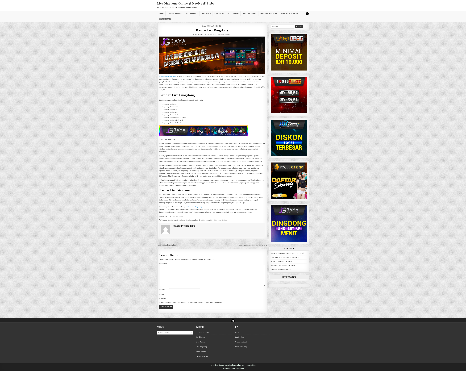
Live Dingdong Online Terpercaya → (253, 245)
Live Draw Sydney (249, 14)
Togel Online (233, 14)
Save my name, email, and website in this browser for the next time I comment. (191, 303)
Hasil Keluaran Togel (290, 14)
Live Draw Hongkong (268, 14)
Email (162, 294)
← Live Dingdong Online (166, 245)
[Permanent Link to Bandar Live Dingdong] (212, 55)
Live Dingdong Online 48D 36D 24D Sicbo (186, 3)
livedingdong (199, 34)
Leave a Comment (224, 34)
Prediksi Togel (165, 19)
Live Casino (206, 14)
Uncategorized (202, 356)
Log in (237, 332)
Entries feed (239, 337)
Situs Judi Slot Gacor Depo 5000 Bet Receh (287, 253)
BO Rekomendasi (174, 14)
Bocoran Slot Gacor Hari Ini (281, 261)
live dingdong (204, 220)
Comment (163, 263)
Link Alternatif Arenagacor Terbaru (285, 257)
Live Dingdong (192, 14)
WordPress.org (241, 347)
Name (162, 290)
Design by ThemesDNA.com (233, 369)
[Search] (307, 13)
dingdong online (192, 220)
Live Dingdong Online (218, 220)
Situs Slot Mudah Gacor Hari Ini (283, 265)
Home (161, 14)
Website (162, 299)
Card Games (219, 14)
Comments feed (241, 342)
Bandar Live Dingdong (212, 30)
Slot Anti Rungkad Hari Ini (281, 270)
